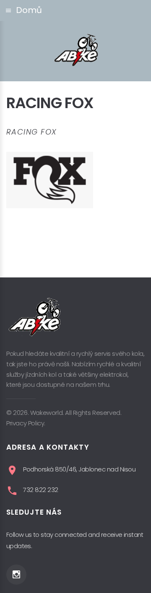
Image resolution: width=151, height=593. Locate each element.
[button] (75, 10)
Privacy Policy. (25, 423)
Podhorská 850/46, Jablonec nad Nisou (79, 469)
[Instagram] (16, 575)
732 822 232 (40, 489)
